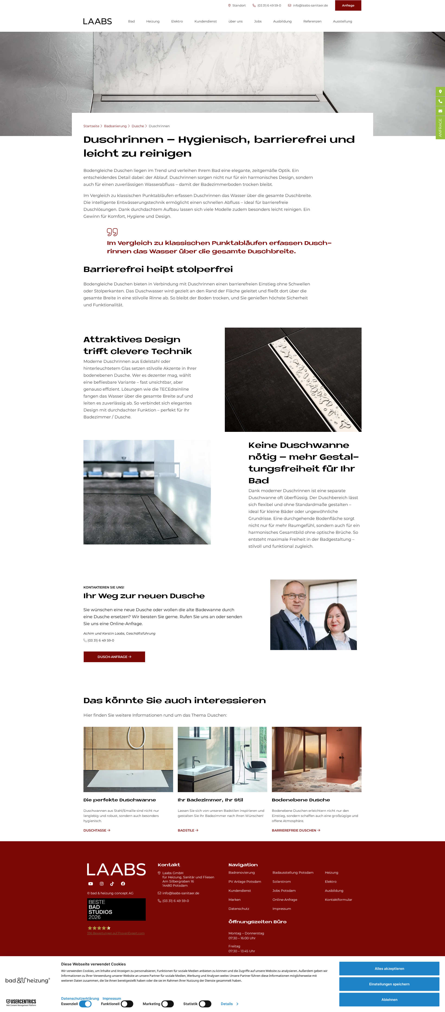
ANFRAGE (440, 127)
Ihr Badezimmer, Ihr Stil (210, 800)
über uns (236, 21)
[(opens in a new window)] (90, 883)
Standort (239, 5)
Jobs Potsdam (284, 891)
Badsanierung (115, 126)
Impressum (282, 909)
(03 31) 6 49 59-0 (269, 5)
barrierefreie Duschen (294, 830)
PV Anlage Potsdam (245, 881)
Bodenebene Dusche (301, 800)
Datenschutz (239, 909)
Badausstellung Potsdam (293, 872)
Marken (235, 900)
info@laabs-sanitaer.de (310, 5)
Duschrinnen (159, 126)
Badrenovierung (242, 872)
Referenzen (312, 21)
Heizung (153, 21)
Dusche (138, 126)
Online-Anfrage (285, 900)
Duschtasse (94, 830)
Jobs (258, 21)
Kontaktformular (338, 900)
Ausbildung (282, 21)
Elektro (177, 21)
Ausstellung (342, 21)
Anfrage (348, 5)
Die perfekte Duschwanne (119, 800)
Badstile (186, 830)
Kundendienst (205, 21)
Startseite (91, 126)
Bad (131, 21)
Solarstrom (282, 881)
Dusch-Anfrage (112, 657)
